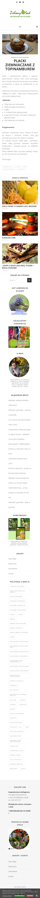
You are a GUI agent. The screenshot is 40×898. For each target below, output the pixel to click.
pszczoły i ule (16, 727)
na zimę (13, 700)
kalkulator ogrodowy (19, 671)
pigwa (12, 709)
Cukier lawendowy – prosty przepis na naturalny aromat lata (18, 492)
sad (27, 727)
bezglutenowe (8, 166)
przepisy (13, 718)
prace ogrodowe (17, 713)
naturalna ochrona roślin (18, 695)
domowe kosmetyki (18, 605)
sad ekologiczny (17, 731)
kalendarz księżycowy (19, 641)
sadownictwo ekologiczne (15, 741)
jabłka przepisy (16, 628)
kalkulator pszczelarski (15, 675)
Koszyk (10, 573)
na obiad (17, 166)
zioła (23, 768)
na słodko (14, 690)
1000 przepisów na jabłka (17, 591)
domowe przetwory (18, 610)
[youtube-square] (23, 2)
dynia (12, 614)
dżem (21, 614)
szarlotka (14, 746)
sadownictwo (15, 736)
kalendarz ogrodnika (19, 656)
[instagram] (17, 2)
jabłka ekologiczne (18, 623)
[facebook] (20, 2)
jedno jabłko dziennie (19, 632)
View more (28, 893)
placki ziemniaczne (9, 169)
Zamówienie (12, 569)
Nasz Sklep (12, 559)
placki (25, 166)
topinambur (21, 169)
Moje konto (12, 564)
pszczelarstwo (16, 722)
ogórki (13, 704)
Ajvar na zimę (9, 238)
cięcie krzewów (16, 596)
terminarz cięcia (17, 750)
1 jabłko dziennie (17, 586)
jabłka (12, 619)
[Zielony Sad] (20, 14)
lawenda (13, 685)
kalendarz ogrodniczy (19, 651)
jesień (12, 637)
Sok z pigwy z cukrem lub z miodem (19, 206)
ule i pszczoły (16, 759)
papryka (23, 704)
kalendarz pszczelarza (19, 666)
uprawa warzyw (16, 764)
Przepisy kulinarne (20, 57)
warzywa (13, 768)
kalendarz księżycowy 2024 (19, 646)
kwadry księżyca (17, 681)
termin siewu (15, 755)
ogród (22, 700)
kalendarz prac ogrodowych (16, 661)
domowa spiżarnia (17, 601)
